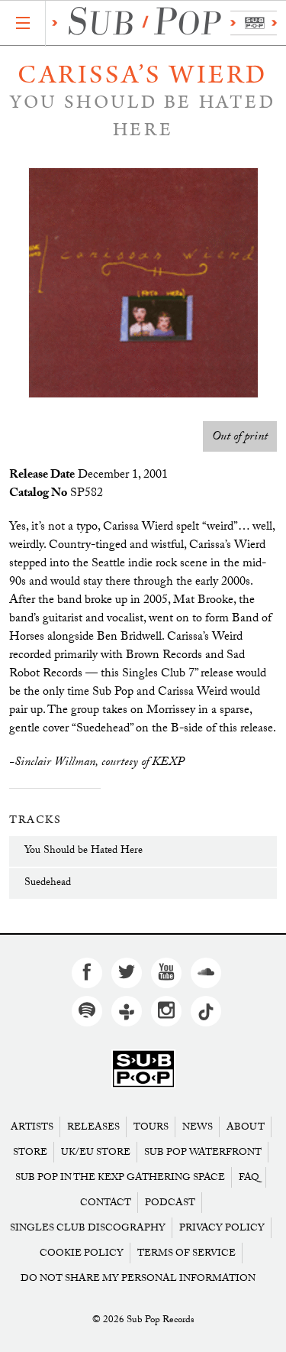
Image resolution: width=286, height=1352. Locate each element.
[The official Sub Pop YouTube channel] (166, 973)
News (197, 1126)
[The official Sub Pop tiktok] (206, 1011)
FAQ (249, 1177)
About (246, 1126)
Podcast (170, 1202)
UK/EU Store (95, 1152)
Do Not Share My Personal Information (138, 1278)
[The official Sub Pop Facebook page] (87, 973)
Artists (32, 1126)
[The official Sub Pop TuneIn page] (126, 1011)
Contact (105, 1202)
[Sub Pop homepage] (161, 23)
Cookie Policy (82, 1253)
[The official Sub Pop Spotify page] (87, 1011)
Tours (151, 1126)
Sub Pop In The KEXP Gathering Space (120, 1177)
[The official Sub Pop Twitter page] (126, 973)
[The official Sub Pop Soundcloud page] (206, 973)
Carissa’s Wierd (143, 75)
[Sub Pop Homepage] (143, 1069)
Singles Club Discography (87, 1227)
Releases (93, 1126)
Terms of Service (186, 1253)
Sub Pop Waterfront (203, 1152)
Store (30, 1152)
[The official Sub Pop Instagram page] (166, 1011)
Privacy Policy (222, 1227)
